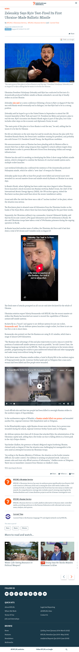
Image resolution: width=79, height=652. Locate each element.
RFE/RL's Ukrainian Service (17, 23)
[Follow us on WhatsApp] (40, 594)
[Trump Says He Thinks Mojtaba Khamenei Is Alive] (57, 551)
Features (8, 634)
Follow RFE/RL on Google (44, 649)
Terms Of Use (9, 615)
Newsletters (9, 638)
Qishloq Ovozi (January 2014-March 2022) (55, 631)
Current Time (54, 23)
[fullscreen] (72, 404)
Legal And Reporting (47, 607)
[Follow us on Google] (21, 594)
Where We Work (10, 611)
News (7, 9)
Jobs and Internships (12, 619)
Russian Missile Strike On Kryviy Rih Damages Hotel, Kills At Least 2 (34, 370)
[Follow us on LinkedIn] (35, 594)
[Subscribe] (45, 594)
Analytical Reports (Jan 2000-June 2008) (54, 638)
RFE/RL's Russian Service (37, 23)
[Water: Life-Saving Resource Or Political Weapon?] (21, 551)
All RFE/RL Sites (46, 611)
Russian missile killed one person (49, 418)
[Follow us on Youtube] (7, 594)
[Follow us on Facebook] (30, 594)
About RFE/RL (10, 607)
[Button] (71, 33)
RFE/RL (11, 373)
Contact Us (44, 615)
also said (16, 103)
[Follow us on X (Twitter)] (26, 594)
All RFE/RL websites (17, 649)
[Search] (66, 649)
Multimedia (9, 642)
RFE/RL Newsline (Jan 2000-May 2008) (54, 634)
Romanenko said (11, 327)
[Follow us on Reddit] (11, 594)
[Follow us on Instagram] (16, 594)
